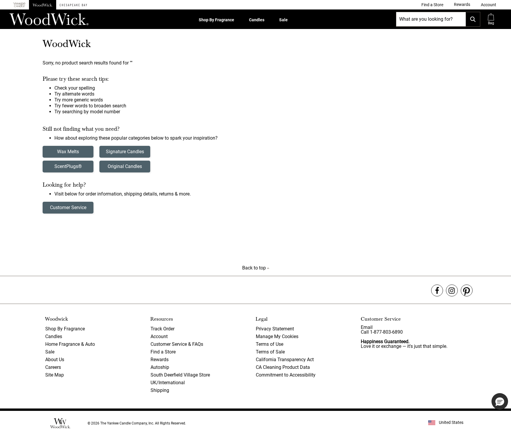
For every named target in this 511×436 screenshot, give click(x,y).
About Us (54, 359)
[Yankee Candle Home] (19, 5)
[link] (432, 4)
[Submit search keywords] (473, 19)
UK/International (168, 382)
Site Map (54, 375)
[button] (489, 4)
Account (159, 336)
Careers (53, 367)
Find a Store (163, 352)
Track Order (162, 329)
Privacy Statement (275, 329)
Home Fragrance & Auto (70, 344)
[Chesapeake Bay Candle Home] (73, 4)
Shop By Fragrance (216, 19)
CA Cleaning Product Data (283, 367)
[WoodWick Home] (42, 4)
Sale (283, 19)
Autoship (160, 367)
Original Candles (125, 166)
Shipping (160, 390)
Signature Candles (125, 151)
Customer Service (68, 207)
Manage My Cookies (277, 336)
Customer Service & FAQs (177, 344)
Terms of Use (269, 344)
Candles (256, 19)
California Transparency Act (285, 359)
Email (367, 327)
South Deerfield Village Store (180, 375)
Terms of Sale (270, 352)
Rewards (160, 359)
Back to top (254, 268)
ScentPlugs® (68, 166)
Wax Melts (68, 151)
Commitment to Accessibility (286, 375)
